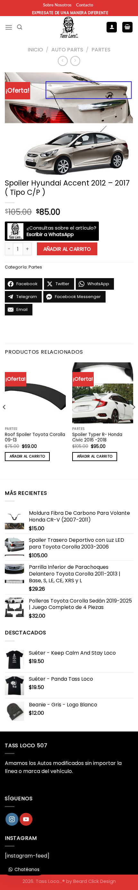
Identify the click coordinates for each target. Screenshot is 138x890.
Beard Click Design (94, 881)
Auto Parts (67, 49)
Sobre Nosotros (57, 4)
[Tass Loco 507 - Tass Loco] (69, 27)
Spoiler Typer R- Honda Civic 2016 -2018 (97, 437)
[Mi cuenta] (112, 27)
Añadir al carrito (67, 249)
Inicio (35, 49)
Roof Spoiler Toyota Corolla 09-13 (35, 437)
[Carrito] (127, 27)
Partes (100, 49)
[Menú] (9, 27)
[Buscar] (19, 27)
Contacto (84, 4)
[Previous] (4, 420)
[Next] (133, 420)
